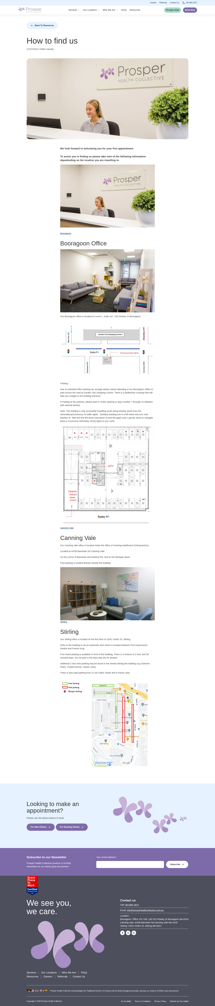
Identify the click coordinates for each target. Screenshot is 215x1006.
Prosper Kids (172, 10)
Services (72, 10)
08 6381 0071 (191, 2)
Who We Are (109, 10)
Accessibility (126, 1001)
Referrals (163, 2)
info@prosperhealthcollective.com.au (145, 910)
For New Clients (38, 827)
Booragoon (65, 233)
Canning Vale (67, 528)
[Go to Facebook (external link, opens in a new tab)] (122, 933)
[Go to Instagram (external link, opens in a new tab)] (128, 933)
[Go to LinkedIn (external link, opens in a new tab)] (134, 933)
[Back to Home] (30, 9)
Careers (153, 2)
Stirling (63, 622)
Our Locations (90, 10)
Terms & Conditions (143, 1001)
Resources (135, 10)
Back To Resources (44, 25)
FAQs (124, 10)
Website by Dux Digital (179, 1001)
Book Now (190, 10)
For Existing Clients (70, 827)
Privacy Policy (160, 1001)
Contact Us (174, 2)
